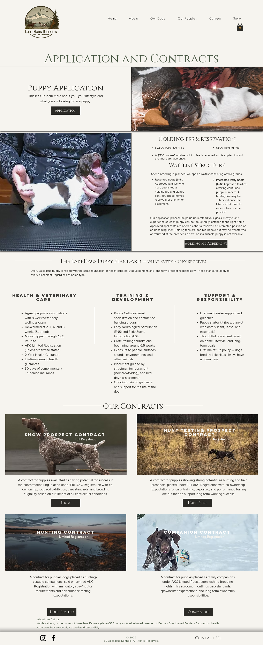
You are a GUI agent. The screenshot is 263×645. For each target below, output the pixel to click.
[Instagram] (43, 638)
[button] (239, 27)
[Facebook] (53, 638)
